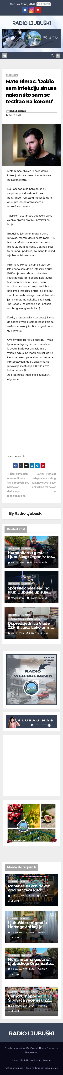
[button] (52, 55)
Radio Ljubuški (17, 110)
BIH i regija (12, 75)
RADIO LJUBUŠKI (31, 23)
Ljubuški (26, 548)
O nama (47, 1060)
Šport (34, 992)
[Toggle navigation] (29, 56)
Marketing (36, 1060)
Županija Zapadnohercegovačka (25, 619)
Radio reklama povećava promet (42, 1068)
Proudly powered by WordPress (21, 1048)
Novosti (26, 615)
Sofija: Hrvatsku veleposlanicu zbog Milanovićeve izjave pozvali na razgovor (44, 480)
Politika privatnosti (14, 1068)
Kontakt (24, 1060)
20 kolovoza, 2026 (23, 932)
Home (15, 1060)
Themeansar (31, 1052)
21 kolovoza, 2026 (23, 896)
